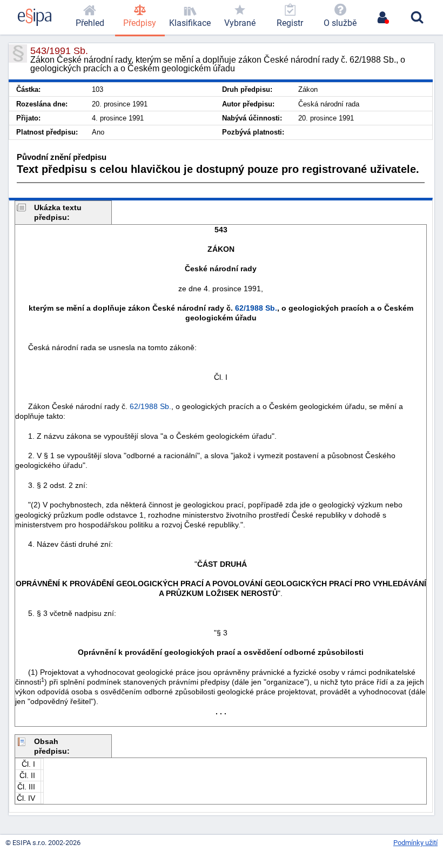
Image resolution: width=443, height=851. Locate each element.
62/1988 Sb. (256, 308)
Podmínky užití (415, 843)
